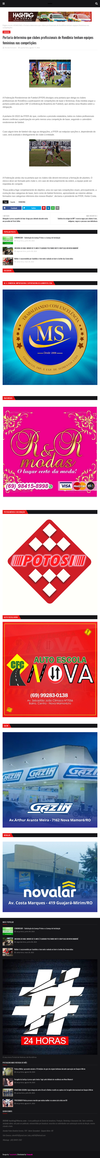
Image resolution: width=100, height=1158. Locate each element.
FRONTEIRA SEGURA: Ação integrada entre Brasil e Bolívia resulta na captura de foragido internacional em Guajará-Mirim (53, 1090)
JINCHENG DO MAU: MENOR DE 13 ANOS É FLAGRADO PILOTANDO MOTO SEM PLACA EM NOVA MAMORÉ (46, 248)
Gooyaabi (30, 1154)
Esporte (13, 202)
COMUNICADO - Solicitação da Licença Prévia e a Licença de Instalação (37, 237)
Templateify (12, 1154)
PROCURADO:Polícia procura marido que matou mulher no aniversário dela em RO (40, 1100)
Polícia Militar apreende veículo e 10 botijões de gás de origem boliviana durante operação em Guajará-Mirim (49, 1069)
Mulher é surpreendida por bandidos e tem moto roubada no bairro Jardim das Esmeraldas (43, 258)
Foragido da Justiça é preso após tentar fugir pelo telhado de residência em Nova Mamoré (43, 1079)
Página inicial (7, 25)
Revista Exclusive (11, 48)
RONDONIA (18, 25)
